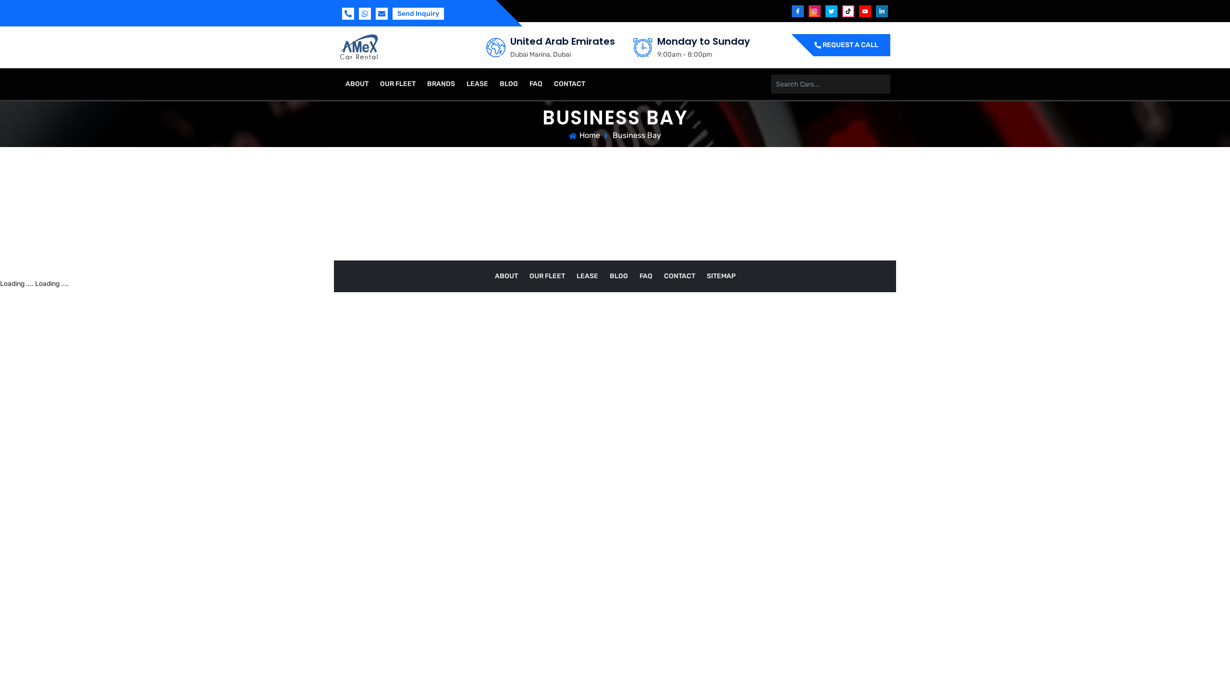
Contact (569, 84)
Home (589, 135)
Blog (509, 84)
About (357, 84)
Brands (441, 84)
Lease (477, 84)
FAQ (535, 84)
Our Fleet (398, 84)
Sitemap (721, 276)
